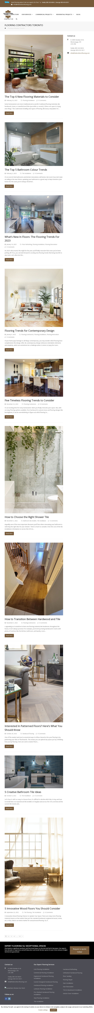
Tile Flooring (27, 912)
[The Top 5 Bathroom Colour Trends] (34, 144)
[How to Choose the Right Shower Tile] (34, 469)
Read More (9, 113)
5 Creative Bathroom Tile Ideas (23, 792)
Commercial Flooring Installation (44, 973)
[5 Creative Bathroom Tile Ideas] (34, 771)
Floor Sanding (67, 976)
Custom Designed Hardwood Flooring (46, 982)
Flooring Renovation (51, 244)
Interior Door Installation (71, 993)
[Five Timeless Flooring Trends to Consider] (34, 378)
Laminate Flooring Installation (43, 989)
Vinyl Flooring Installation (41, 998)
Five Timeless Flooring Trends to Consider (29, 400)
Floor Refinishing (27, 244)
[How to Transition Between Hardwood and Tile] (34, 579)
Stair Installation (68, 983)
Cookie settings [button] (43, 1010)
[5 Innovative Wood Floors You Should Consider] (34, 861)
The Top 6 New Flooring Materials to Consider (32, 96)
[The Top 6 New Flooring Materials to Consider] (34, 64)
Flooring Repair (68, 980)
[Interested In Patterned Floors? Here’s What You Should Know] (34, 683)
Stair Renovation (68, 986)
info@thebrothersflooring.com (80, 53)
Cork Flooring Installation (41, 969)
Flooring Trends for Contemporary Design (29, 330)
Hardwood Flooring (28, 733)
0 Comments (42, 100)
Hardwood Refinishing (70, 969)
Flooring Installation (29, 100)
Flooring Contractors (27, 334)
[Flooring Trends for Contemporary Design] (34, 298)
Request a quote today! (79, 950)
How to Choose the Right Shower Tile (27, 517)
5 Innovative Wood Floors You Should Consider (32, 908)
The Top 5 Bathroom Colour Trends (26, 169)
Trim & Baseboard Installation (72, 990)
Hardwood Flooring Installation (43, 985)
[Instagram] (9, 998)
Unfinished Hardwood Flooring (72, 973)
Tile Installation (26, 173)
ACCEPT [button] (53, 1010)
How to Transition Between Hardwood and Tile (32, 619)
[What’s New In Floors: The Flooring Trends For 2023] (34, 214)
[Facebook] (6, 998)
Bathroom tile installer (29, 521)
